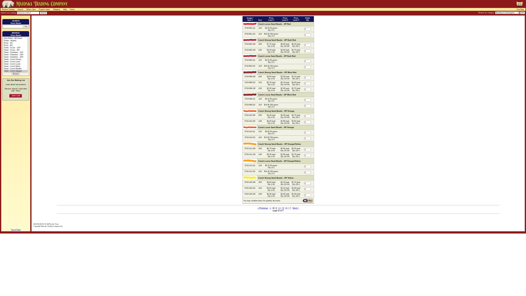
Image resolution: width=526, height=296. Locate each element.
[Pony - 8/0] (16, 45)
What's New (31, 9)
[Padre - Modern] (16, 41)
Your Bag (520, 9)
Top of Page (16, 230)
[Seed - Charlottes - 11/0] (16, 52)
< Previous (263, 208)
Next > (295, 208)
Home (72, 9)
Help (65, 9)
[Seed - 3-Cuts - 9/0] (16, 50)
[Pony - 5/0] (16, 43)
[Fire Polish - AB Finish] (16, 38)
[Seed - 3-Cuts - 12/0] (16, 48)
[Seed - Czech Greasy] (16, 59)
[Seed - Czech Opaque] (16, 71)
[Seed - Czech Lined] (16, 62)
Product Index (44, 9)
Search (20, 9)
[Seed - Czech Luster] (16, 64)
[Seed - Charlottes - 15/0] (16, 57)
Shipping (56, 9)
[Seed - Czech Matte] (16, 66)
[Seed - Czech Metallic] (16, 69)
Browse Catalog (8, 9)
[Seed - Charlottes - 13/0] (16, 55)
